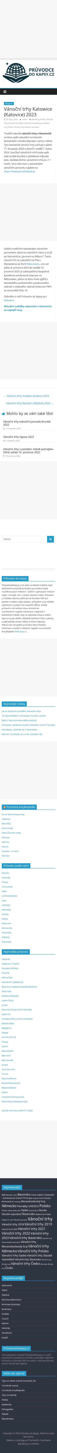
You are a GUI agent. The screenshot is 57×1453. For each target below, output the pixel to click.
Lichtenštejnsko (9, 895)
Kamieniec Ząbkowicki (12, 982)
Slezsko (43, 1210)
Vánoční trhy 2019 (38, 1224)
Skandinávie (33, 1210)
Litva (4, 900)
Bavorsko (24, 1194)
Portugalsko (7, 1409)
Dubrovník (7, 1285)
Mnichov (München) (11, 1299)
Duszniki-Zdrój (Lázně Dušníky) (17, 1009)
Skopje (5, 1032)
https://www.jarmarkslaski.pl (19, 171)
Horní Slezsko (45, 1198)
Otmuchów (7, 977)
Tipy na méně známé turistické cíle (19, 1380)
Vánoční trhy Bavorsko (25, 1238)
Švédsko (6, 937)
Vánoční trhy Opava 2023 (18, 437)
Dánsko (5, 873)
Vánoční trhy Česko (25, 1263)
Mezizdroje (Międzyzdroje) (14, 1101)
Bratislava (6, 1309)
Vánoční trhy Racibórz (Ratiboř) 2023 (30, 403)
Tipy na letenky (9, 1395)
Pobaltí (5, 1414)
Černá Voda (7, 828)
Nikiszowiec (33, 264)
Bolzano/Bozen (9, 1087)
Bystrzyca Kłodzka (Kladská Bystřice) (19, 986)
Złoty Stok (6, 991)
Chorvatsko (7, 886)
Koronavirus (8, 1201)
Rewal (5, 1092)
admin (25, 119)
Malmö (5, 1323)
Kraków (5, 1313)
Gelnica (5, 842)
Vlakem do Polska (43, 1214)
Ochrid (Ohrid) (9, 1037)
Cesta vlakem (37, 1195)
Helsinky (6, 1328)
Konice (5, 846)
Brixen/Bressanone (11, 1083)
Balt (4, 1194)
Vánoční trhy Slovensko (28, 1259)
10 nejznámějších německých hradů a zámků (24, 715)
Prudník (5, 972)
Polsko (42, 119)
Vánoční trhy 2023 (15, 123)
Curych (5, 1318)
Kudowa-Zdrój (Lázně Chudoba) (17, 1018)
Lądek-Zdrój (7, 1000)
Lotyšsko (6, 905)
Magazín (8, 103)
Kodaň (5, 1337)
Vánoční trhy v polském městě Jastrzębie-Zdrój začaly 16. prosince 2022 (28, 450)
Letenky (17, 1201)
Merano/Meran (9, 1078)
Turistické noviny (10, 1385)
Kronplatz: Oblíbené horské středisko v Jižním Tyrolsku (28, 725)
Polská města (7, 1210)
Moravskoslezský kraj (33, 1201)
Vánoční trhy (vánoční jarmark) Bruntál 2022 (27, 423)
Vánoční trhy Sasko (14, 1255)
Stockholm (7, 1332)
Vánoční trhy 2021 (32, 1229)
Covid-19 (20, 1197)
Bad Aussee (7, 1060)
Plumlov (6, 855)
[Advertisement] (28, 29)
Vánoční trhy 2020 (9, 1229)
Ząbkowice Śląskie (10, 963)
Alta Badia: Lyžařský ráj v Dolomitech (20, 729)
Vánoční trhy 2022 (16, 1233)
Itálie (4, 891)
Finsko (5, 882)
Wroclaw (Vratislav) (11, 1304)
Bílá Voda (6, 823)
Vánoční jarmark (20, 1220)
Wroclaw (43, 1264)
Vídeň (4, 1290)
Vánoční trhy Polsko (33, 1251)
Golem (5, 1046)
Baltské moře (11, 1195)
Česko (9, 1268)
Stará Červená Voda (11, 832)
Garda (5, 1064)
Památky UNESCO (28, 1206)
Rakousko (6, 923)
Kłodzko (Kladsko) (10, 995)
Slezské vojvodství (11, 1214)
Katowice (35, 119)
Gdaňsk (35, 1198)
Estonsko (6, 877)
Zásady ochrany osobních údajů (17, 1110)
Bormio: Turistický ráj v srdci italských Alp (22, 734)
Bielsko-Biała (8, 1023)
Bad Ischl (6, 1055)
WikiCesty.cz (21, 631)
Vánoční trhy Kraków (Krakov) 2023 (26, 396)
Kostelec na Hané (10, 851)
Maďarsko (6, 1404)
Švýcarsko (6, 941)
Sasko (24, 1210)
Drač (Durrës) (8, 1069)
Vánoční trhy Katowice (33, 123)
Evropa (28, 1198)
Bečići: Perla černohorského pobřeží (19, 720)
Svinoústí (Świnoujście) (13, 1096)
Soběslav (6, 819)
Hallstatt (6, 959)
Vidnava (6, 837)
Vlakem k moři (7, 1220)
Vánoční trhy (40, 1219)
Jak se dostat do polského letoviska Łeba (21, 711)
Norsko (5, 914)
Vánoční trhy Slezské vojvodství (26, 127)
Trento (5, 1073)
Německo (6, 909)
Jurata (5, 1005)
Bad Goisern (8, 1051)
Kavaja (5, 1041)
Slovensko (6, 932)
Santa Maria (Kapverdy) (13, 814)
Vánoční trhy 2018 (13, 1224)
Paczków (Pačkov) (10, 968)
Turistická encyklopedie (20, 807)
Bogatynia (6, 1028)
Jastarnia (6, 1014)
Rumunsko (7, 928)
